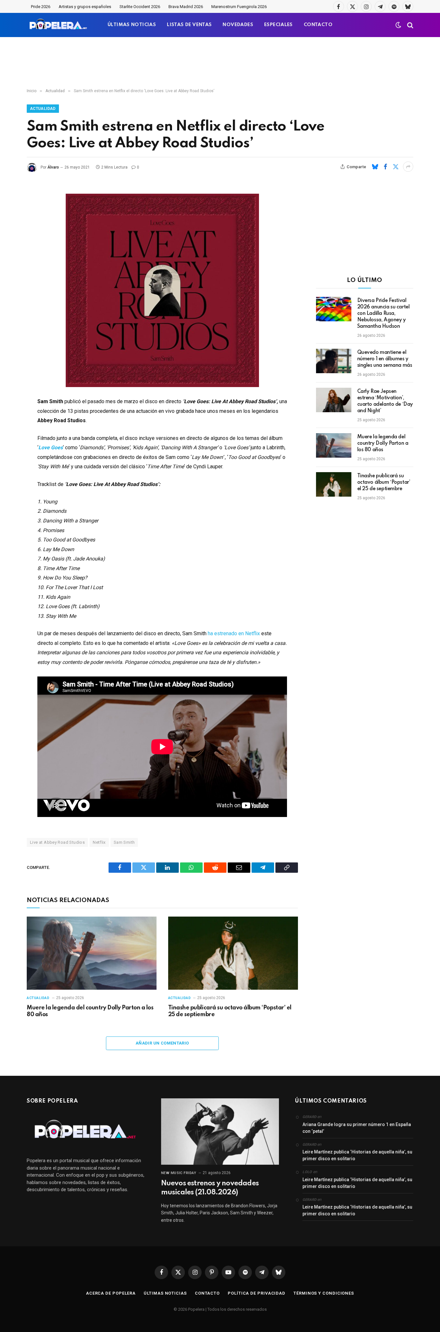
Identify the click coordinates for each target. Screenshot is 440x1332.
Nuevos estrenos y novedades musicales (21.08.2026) (210, 1188)
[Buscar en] (409, 25)
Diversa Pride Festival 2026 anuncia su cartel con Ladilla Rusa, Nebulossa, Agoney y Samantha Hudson (383, 313)
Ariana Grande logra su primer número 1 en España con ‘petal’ (356, 1128)
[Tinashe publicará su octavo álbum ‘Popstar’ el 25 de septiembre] (233, 953)
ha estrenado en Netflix (234, 633)
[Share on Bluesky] (375, 166)
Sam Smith (124, 842)
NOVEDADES (238, 25)
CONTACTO (318, 25)
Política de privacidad (256, 1293)
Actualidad (43, 108)
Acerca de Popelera (111, 1293)
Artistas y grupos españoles (85, 6)
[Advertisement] (220, 62)
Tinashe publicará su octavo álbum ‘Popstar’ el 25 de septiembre (230, 1011)
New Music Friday (178, 1173)
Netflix (99, 842)
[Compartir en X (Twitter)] (395, 166)
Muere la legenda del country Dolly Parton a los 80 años (90, 1011)
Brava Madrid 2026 (185, 6)
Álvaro (53, 167)
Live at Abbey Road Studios (57, 842)
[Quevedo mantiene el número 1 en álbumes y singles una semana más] (333, 361)
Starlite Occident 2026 (140, 6)
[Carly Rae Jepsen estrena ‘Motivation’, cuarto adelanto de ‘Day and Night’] (333, 400)
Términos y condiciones (323, 1293)
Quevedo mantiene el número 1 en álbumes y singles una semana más (384, 359)
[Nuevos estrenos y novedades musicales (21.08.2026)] (220, 1131)
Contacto (207, 1293)
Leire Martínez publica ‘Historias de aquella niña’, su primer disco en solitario (357, 1155)
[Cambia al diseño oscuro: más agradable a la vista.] (398, 25)
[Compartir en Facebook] (385, 166)
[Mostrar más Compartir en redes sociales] (408, 166)
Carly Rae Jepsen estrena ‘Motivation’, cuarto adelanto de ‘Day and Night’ (385, 401)
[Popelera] (59, 25)
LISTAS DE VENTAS (189, 25)
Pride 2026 (40, 6)
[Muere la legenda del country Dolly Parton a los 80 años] (92, 953)
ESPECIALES (278, 25)
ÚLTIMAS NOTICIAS (132, 25)
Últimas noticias (165, 1293)
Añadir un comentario (162, 1043)
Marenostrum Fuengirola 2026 (239, 6)
